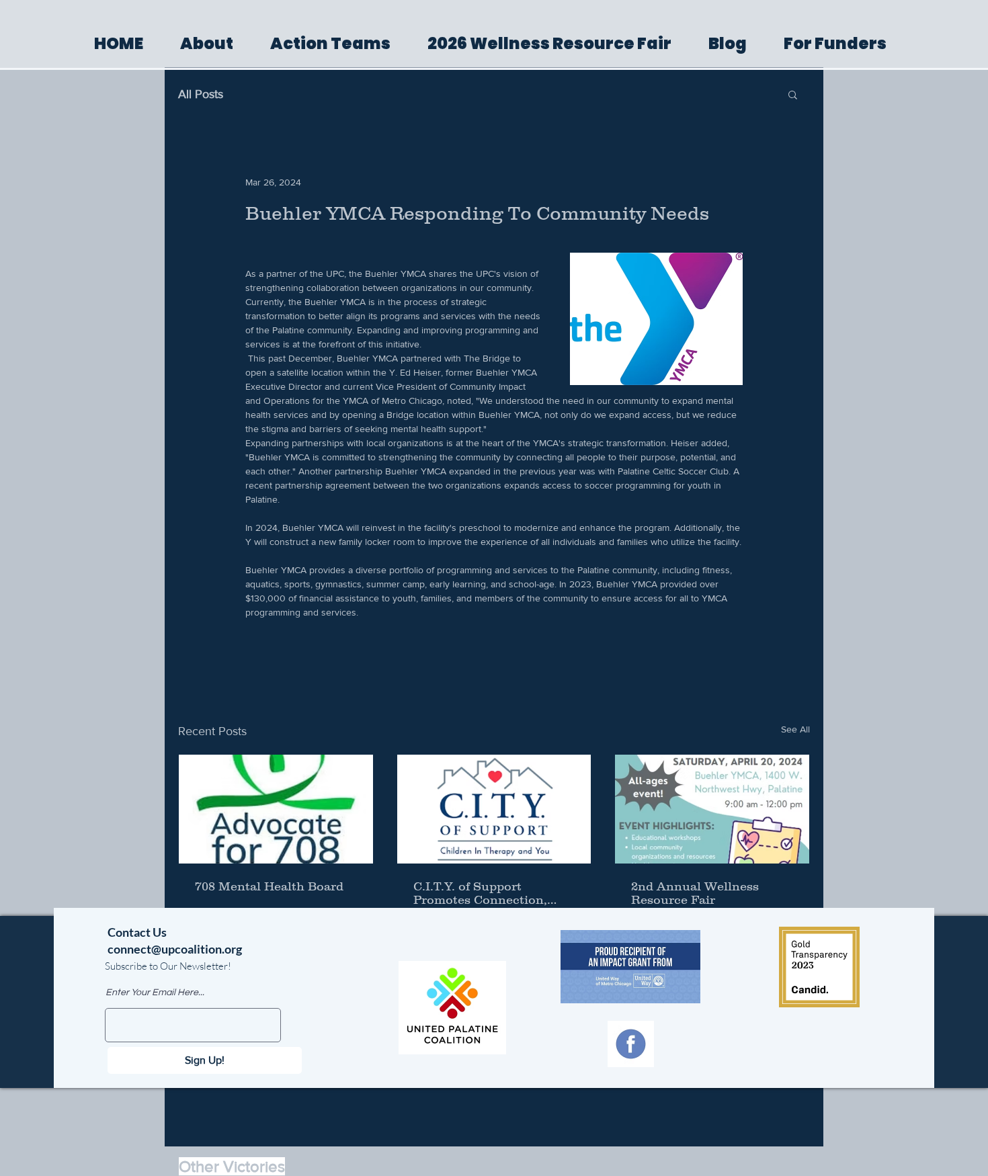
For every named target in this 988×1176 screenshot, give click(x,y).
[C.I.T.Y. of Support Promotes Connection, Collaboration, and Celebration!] (494, 809)
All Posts (200, 94)
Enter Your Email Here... (155, 992)
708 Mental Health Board (269, 886)
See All (795, 729)
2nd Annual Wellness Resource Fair (695, 893)
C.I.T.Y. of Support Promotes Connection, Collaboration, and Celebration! (480, 893)
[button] (792, 94)
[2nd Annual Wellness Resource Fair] (712, 809)
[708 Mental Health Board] (276, 809)
